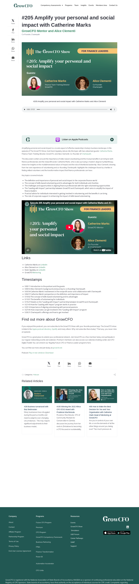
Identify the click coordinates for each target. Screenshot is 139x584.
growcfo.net (57, 348)
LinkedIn (44, 265)
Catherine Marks (106, 151)
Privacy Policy (14, 546)
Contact (12, 527)
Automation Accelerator (45, 564)
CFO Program (41, 532)
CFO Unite (40, 570)
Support (74, 546)
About (11, 522)
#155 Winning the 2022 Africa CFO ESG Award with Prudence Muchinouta (69, 409)
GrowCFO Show (76, 526)
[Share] (114, 375)
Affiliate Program (15, 532)
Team (76, 5)
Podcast (36, 375)
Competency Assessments (51, 5)
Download (49, 353)
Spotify (54, 329)
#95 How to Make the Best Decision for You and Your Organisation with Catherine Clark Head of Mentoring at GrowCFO (100, 412)
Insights (83, 5)
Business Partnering (43, 542)
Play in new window (36, 353)
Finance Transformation (45, 552)
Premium (39, 527)
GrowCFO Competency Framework (49, 537)
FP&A (38, 547)
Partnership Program (16, 537)
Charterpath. (86, 154)
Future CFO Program (43, 523)
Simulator (74, 530)
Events (91, 5)
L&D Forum (75, 534)
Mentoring (36, 272)
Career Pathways (77, 538)
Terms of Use (14, 541)
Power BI (39, 557)
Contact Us (113, 5)
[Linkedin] (127, 527)
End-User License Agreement (20, 551)
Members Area (101, 5)
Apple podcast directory (41, 329)
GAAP (73, 542)
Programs (68, 5)
